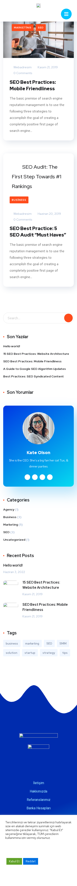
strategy (49, 653)
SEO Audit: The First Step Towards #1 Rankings (36, 176)
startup (30, 653)
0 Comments (22, 73)
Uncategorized (14, 540)
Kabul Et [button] (14, 861)
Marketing (22, 27)
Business (19, 200)
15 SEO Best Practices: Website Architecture (36, 354)
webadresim (22, 67)
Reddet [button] (31, 861)
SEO (41, 27)
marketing (32, 643)
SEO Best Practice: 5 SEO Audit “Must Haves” (38, 231)
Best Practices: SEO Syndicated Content (33, 376)
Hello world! (11, 346)
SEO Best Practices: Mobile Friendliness (33, 85)
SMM (63, 643)
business (12, 643)
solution (11, 653)
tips (65, 653)
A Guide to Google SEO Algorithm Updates (34, 369)
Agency (8, 509)
